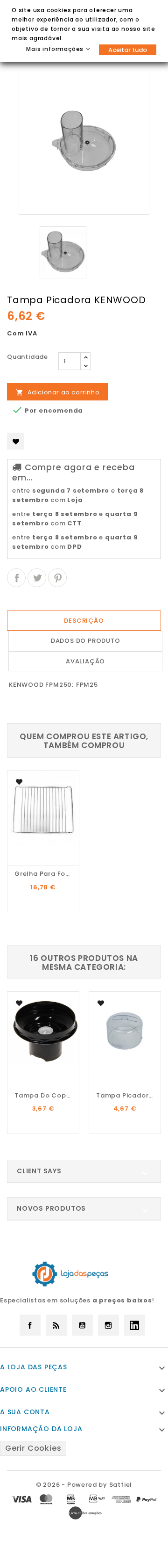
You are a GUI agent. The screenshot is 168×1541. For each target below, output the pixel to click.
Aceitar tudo (127, 49)
